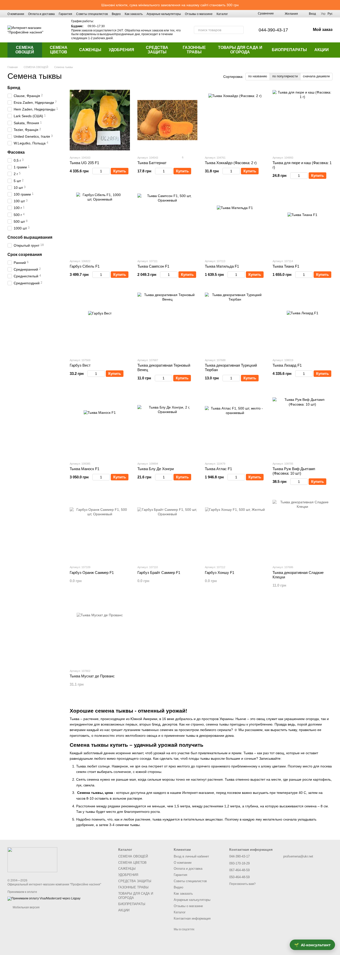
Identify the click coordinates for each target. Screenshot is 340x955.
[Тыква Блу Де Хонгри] (167, 426)
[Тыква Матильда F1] (235, 224)
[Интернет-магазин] (32, 859)
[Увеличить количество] (107, 171)
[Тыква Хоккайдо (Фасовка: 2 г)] (235, 120)
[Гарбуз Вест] (100, 323)
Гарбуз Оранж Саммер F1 (92, 572)
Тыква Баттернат (152, 163)
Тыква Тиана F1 (286, 266)
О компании (15, 14)
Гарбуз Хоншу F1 (219, 572)
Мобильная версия (26, 907)
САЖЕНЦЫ (90, 50)
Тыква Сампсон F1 (153, 266)
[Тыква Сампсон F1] (167, 224)
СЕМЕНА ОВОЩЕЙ (24, 49)
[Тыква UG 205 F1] (100, 120)
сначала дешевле (316, 76)
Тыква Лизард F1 (287, 365)
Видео (116, 14)
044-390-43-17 (273, 30)
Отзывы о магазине (199, 14)
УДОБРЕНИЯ (121, 50)
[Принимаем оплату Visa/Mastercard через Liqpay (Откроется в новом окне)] (43, 898)
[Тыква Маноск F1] (100, 426)
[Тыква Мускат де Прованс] (100, 633)
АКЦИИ (321, 50)
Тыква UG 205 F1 (84, 163)
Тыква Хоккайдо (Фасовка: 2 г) (231, 163)
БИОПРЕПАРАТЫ (289, 50)
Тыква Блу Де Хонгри (155, 469)
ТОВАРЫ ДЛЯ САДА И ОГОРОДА (240, 49)
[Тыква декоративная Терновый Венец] (167, 323)
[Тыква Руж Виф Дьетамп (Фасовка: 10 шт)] (303, 426)
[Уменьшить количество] (95, 171)
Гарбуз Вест (80, 365)
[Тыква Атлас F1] (235, 426)
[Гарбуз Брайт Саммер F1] (167, 530)
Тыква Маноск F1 (84, 469)
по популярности (285, 76)
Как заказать (134, 14)
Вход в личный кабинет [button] (191, 856)
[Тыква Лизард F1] (303, 323)
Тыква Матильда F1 (222, 266)
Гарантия (65, 14)
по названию (257, 76)
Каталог (222, 14)
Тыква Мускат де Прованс (92, 676)
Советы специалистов (92, 14)
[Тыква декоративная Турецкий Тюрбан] (235, 323)
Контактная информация (192, 918)
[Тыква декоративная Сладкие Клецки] (303, 530)
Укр (323, 13)
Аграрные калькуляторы (164, 14)
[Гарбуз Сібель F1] (100, 224)
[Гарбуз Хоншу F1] (235, 530)
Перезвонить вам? (242, 884)
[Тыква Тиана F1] (303, 224)
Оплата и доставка (41, 14)
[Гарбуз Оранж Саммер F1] (100, 530)
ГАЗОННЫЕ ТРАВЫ (194, 49)
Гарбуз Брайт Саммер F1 (158, 572)
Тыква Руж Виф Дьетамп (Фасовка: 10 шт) (294, 471)
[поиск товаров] (240, 30)
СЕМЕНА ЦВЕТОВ (58, 49)
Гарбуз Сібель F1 (85, 266)
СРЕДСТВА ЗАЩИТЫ (157, 49)
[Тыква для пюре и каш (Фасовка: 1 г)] (303, 120)
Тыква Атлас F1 (218, 469)
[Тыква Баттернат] (167, 120)
